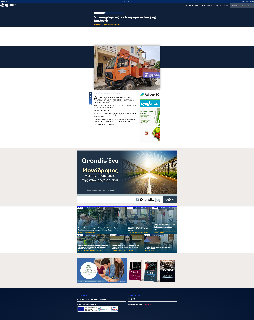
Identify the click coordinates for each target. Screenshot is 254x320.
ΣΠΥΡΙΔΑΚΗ (131, 232)
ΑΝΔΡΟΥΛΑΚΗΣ (87, 250)
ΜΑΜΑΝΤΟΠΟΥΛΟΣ (158, 231)
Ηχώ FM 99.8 (80, 299)
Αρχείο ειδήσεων (91, 299)
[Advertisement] (127, 36)
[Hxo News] (8, 5)
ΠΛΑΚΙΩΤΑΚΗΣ (82, 232)
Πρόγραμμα (102, 299)
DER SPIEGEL (159, 232)
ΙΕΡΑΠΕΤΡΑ (98, 24)
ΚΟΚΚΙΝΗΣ (137, 232)
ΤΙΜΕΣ (241, 5)
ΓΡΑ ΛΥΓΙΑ (119, 24)
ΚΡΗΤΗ (203, 5)
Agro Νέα (210, 5)
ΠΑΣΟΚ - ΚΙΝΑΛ (130, 250)
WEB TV (191, 5)
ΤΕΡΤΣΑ (155, 232)
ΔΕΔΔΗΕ (114, 24)
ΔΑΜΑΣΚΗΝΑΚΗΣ (98, 250)
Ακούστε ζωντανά (247, 1)
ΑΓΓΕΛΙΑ (152, 250)
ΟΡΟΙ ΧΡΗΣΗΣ (81, 304)
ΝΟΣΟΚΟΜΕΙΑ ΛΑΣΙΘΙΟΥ (144, 232)
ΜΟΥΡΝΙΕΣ (92, 250)
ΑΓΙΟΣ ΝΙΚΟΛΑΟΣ (91, 232)
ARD (163, 232)
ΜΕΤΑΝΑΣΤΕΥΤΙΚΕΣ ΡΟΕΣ (170, 231)
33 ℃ (251, 5)
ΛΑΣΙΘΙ (86, 232)
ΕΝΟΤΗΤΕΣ (218, 5)
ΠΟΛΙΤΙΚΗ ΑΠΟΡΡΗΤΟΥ (92, 304)
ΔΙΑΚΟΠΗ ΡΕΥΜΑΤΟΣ (106, 24)
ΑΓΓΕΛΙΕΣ (235, 5)
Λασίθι (197, 5)
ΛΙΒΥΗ (164, 231)
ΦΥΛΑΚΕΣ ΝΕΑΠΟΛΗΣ (122, 250)
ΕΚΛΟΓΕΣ (226, 5)
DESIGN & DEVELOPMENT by (139, 304)
